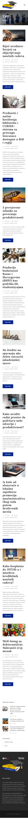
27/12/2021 (7, 59)
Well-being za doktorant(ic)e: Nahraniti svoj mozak (13, 646)
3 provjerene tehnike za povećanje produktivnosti (13, 212)
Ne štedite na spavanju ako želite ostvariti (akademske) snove (13, 356)
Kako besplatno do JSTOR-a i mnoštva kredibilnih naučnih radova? (13, 574)
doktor (16, 59)
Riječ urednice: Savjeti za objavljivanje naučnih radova (13, 51)
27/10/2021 (7, 515)
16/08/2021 (7, 654)
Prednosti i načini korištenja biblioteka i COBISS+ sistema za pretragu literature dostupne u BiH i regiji (13, 127)
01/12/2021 (7, 367)
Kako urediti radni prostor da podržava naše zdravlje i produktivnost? (14, 420)
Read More (8, 87)
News (16, 61)
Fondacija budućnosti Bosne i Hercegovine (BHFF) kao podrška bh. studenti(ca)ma (13, 277)
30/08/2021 (7, 586)
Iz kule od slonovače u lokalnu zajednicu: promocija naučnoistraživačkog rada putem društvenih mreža (14, 496)
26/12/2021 (7, 146)
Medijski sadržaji (9, 61)
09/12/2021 (7, 221)
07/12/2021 (7, 290)
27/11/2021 (7, 431)
